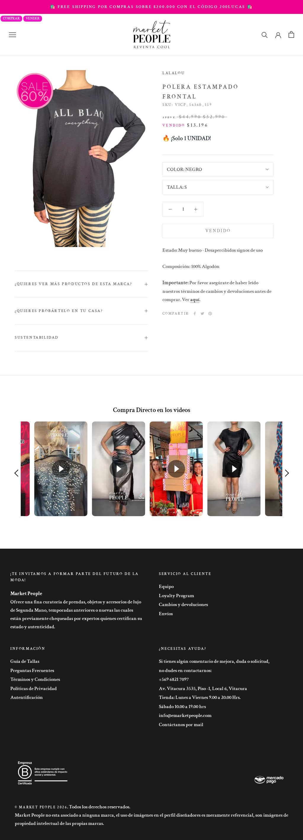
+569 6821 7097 (174, 679)
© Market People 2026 (41, 807)
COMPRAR (11, 18)
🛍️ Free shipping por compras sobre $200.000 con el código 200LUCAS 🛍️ (151, 6)
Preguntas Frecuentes (32, 670)
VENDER (33, 18)
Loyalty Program (176, 595)
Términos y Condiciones (35, 679)
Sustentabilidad (37, 337)
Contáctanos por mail (181, 724)
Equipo (166, 586)
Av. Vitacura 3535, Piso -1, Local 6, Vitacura (203, 688)
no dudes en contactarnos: (185, 670)
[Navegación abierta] (12, 34)
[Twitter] (202, 313)
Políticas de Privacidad (33, 688)
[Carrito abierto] (291, 34)
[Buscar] (265, 34)
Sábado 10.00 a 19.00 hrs (182, 706)
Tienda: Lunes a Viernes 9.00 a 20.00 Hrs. (200, 697)
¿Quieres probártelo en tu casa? (59, 311)
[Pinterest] (210, 313)
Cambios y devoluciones (183, 604)
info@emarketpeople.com (185, 715)
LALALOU (173, 73)
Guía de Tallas (24, 661)
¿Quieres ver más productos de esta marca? (73, 284)
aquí (194, 299)
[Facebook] (194, 313)
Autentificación (26, 697)
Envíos (166, 613)
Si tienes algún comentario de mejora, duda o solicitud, (214, 661)
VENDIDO (218, 231)
